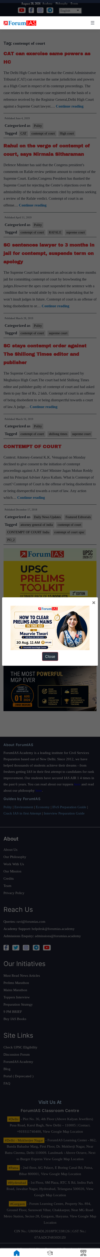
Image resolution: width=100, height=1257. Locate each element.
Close (50, 656)
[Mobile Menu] (92, 22)
